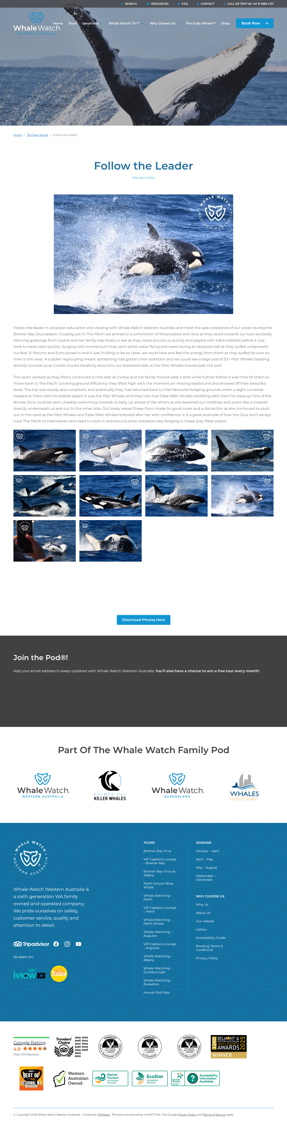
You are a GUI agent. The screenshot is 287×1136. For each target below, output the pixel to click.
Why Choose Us (162, 23)
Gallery (201, 929)
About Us (203, 913)
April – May (204, 859)
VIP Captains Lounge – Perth (160, 910)
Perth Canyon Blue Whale (158, 885)
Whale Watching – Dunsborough (158, 970)
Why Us (202, 905)
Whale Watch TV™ (124, 23)
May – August (206, 868)
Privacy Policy (207, 958)
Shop (225, 23)
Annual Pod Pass (157, 992)
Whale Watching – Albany (158, 958)
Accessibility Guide (211, 938)
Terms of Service (214, 1114)
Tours (72, 23)
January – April (207, 851)
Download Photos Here (143, 620)
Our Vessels (205, 921)
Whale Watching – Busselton (158, 982)
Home (17, 135)
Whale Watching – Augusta (158, 934)
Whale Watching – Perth (158, 897)
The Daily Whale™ (201, 23)
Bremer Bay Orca (157, 851)
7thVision (104, 1114)
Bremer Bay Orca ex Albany (159, 873)
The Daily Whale (37, 135)
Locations (90, 23)
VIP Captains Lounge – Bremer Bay (160, 861)
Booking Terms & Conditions (209, 948)
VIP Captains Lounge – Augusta (160, 946)
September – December (206, 878)
